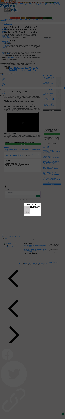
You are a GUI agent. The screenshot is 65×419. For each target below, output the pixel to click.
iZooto (40, 215)
